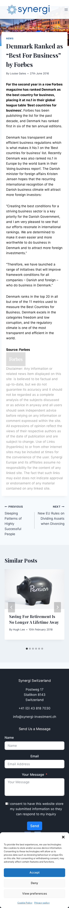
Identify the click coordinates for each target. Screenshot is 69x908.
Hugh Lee (19, 629)
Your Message (33, 775)
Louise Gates (18, 73)
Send (34, 826)
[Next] (57, 607)
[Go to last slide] (11, 607)
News (9, 38)
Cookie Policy (24, 902)
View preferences (34, 893)
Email (34, 756)
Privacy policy (42, 902)
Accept (35, 872)
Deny (34, 883)
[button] (63, 837)
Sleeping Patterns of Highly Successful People (14, 520)
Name (9, 738)
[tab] (27, 649)
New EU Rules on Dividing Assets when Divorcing (51, 515)
